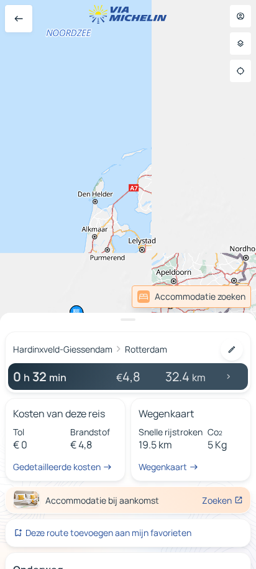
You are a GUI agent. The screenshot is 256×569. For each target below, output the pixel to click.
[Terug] (18, 18)
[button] (191, 224)
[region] (128, 284)
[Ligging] (240, 71)
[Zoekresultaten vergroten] (128, 319)
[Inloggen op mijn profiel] (240, 16)
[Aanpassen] (232, 349)
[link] (223, 296)
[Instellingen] (240, 43)
